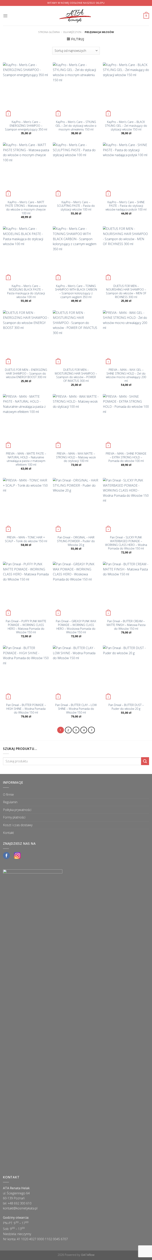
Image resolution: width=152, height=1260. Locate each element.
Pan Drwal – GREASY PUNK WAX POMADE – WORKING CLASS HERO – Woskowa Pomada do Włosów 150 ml (76, 626)
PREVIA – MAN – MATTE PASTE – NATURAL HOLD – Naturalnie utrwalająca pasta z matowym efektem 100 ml (26, 459)
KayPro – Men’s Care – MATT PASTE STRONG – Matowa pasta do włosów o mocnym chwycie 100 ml (26, 207)
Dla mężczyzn (72, 32)
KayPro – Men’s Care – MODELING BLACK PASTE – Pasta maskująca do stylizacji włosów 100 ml (26, 291)
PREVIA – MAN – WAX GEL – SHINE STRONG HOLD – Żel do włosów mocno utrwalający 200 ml (126, 375)
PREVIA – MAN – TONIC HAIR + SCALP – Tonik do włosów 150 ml (26, 539)
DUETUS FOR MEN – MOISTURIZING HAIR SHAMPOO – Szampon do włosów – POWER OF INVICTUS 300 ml (76, 375)
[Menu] (5, 16)
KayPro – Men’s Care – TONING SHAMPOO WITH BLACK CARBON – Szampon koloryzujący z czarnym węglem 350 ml (76, 291)
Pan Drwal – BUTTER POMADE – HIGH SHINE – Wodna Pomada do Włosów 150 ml (26, 708)
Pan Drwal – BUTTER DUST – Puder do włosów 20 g (126, 707)
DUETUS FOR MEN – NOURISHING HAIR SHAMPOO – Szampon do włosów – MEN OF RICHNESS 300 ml (126, 291)
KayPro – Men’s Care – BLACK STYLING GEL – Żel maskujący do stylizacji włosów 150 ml (126, 125)
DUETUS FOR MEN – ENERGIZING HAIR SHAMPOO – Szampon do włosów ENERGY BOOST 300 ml (26, 373)
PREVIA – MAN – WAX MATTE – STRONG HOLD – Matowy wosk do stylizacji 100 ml (76, 457)
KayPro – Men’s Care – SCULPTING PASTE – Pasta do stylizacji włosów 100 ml (76, 205)
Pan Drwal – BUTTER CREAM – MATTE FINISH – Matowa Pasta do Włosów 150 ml (126, 624)
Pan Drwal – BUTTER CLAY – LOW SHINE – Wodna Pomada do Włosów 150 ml (76, 708)
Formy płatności (14, 817)
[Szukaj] (145, 761)
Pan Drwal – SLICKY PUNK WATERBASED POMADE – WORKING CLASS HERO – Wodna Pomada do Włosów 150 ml (126, 543)
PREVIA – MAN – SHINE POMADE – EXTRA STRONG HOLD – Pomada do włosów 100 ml (126, 457)
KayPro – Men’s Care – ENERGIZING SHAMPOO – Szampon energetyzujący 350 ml (26, 125)
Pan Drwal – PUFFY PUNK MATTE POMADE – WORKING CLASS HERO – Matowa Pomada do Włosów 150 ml (26, 626)
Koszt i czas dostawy (17, 825)
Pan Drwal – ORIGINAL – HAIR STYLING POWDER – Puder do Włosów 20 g (76, 541)
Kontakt (8, 833)
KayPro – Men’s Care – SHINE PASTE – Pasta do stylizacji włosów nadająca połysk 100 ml (125, 205)
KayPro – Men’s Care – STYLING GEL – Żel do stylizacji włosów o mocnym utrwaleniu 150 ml (75, 125)
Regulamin (10, 802)
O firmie (8, 794)
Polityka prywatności (17, 810)
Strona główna (49, 32)
